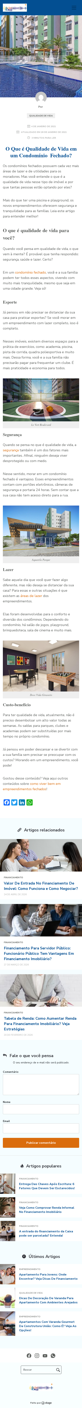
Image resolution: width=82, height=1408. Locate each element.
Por (41, 107)
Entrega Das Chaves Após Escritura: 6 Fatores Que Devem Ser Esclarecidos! (47, 1186)
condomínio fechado (30, 272)
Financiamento (13, 877)
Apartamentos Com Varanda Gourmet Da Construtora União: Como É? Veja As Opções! (47, 1326)
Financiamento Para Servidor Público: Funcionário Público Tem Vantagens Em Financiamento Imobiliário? (39, 953)
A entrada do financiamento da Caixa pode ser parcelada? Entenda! (46, 1233)
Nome (6, 1102)
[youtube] (45, 1355)
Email (6, 1121)
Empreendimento (29, 1269)
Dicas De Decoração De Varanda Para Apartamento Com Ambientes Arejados (48, 1300)
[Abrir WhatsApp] (9, 1398)
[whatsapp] (53, 1355)
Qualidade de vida (41, 115)
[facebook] (29, 1355)
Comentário (10, 1072)
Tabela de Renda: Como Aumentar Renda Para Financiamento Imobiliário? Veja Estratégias (40, 1024)
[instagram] (37, 1355)
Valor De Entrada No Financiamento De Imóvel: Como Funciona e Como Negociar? (41, 886)
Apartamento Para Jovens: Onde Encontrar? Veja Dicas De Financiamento (48, 1276)
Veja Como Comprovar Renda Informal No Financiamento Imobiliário (46, 1210)
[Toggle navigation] (74, 7)
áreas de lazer (31, 596)
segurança (11, 450)
